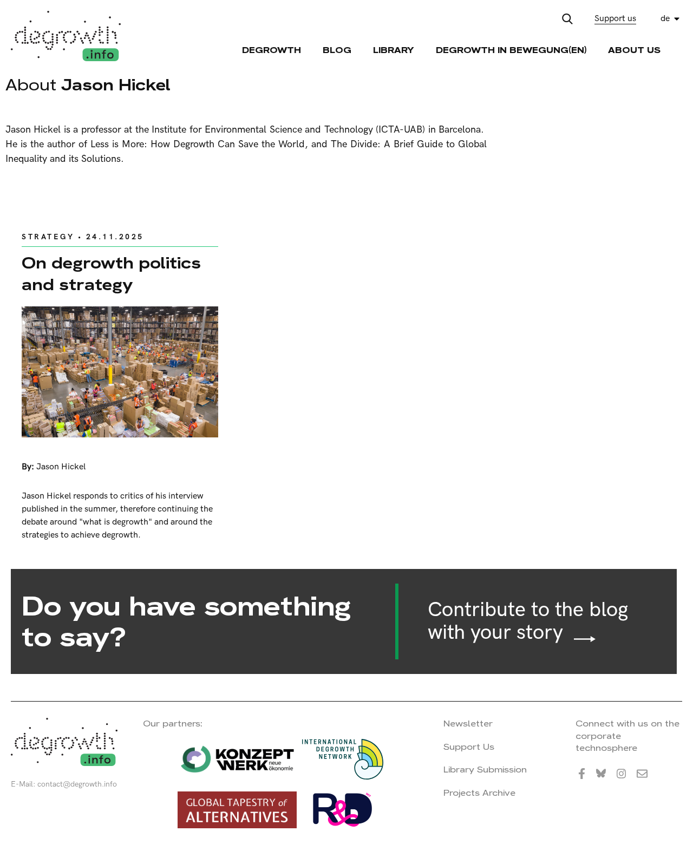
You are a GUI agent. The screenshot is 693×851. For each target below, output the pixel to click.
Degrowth (271, 50)
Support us (615, 19)
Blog (337, 50)
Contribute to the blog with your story (528, 621)
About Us (634, 50)
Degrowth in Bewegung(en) (511, 50)
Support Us (468, 746)
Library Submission (485, 769)
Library (393, 50)
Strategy (48, 236)
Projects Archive (479, 792)
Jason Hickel (61, 467)
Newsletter (468, 723)
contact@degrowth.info (77, 784)
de (665, 19)
